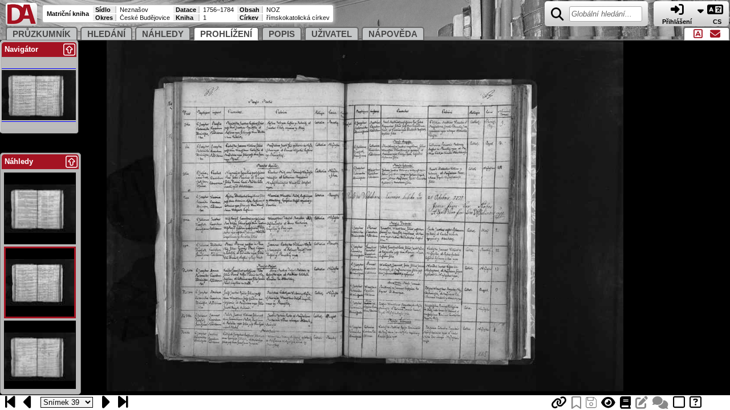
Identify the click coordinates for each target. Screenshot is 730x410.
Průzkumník (42, 34)
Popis (282, 34)
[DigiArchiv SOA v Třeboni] (21, 23)
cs (718, 21)
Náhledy (163, 34)
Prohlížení (226, 34)
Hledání (106, 34)
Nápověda (392, 34)
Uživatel (331, 34)
